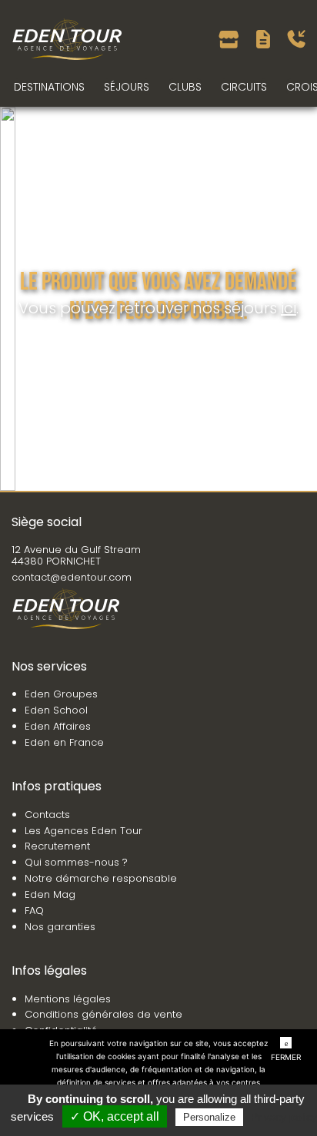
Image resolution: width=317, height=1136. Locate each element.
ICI (288, 308)
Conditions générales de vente (103, 1014)
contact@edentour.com (72, 577)
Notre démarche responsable (101, 878)
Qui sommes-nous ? (76, 862)
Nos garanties (60, 926)
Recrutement (57, 846)
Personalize (209, 1117)
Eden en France (64, 742)
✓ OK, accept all (114, 1116)
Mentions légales (68, 999)
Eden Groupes (61, 694)
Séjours (126, 86)
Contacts (47, 814)
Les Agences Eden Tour (83, 830)
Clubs (185, 86)
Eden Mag (50, 894)
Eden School (56, 710)
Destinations (49, 86)
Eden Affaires (58, 726)
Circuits (244, 86)
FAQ (34, 910)
